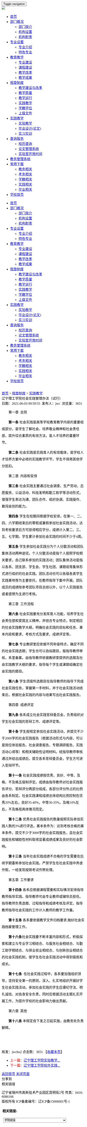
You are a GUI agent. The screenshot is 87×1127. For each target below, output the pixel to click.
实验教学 (25, 123)
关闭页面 (23, 1074)
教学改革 (25, 72)
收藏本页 (54, 1052)
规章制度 (17, 83)
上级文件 (25, 113)
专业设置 (17, 42)
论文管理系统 (29, 149)
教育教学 (17, 57)
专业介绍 (25, 47)
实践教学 (25, 103)
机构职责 (25, 37)
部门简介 (25, 27)
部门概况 (17, 22)
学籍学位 (25, 108)
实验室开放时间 (30, 154)
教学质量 (25, 93)
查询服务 (17, 138)
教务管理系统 (20, 159)
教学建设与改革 (30, 88)
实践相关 (25, 184)
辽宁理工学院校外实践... (42, 1065)
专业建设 (25, 62)
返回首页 (8, 1074)
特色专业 (25, 52)
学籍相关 (25, 179)
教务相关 (25, 169)
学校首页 (17, 194)
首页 (13, 16)
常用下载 (17, 164)
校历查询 (25, 144)
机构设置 (25, 32)
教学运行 (25, 98)
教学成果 (25, 77)
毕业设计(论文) (30, 128)
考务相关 (25, 174)
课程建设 (25, 67)
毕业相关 (25, 189)
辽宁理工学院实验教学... (42, 1060)
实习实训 (25, 133)
